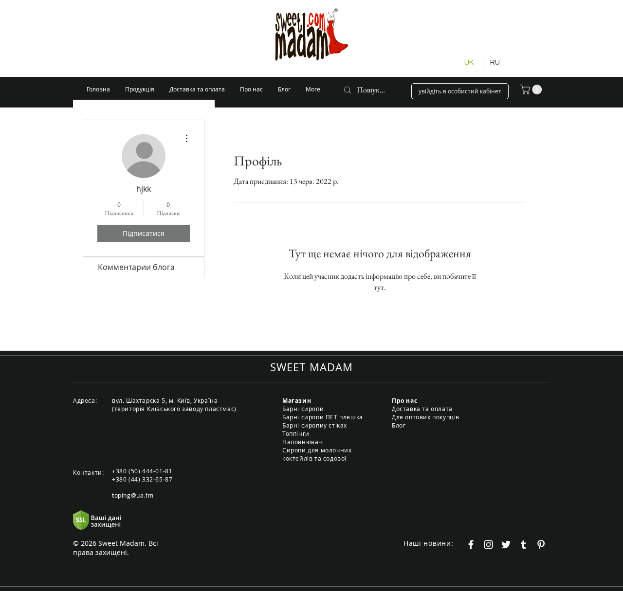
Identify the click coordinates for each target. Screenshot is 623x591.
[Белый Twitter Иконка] (506, 544)
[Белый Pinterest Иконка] (541, 544)
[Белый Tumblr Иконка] (523, 544)
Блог (398, 425)
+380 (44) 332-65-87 (142, 479)
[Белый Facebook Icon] (471, 544)
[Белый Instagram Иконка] (488, 544)
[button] (532, 89)
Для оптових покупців (425, 417)
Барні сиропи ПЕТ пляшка (322, 417)
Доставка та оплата (422, 408)
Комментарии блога (136, 267)
